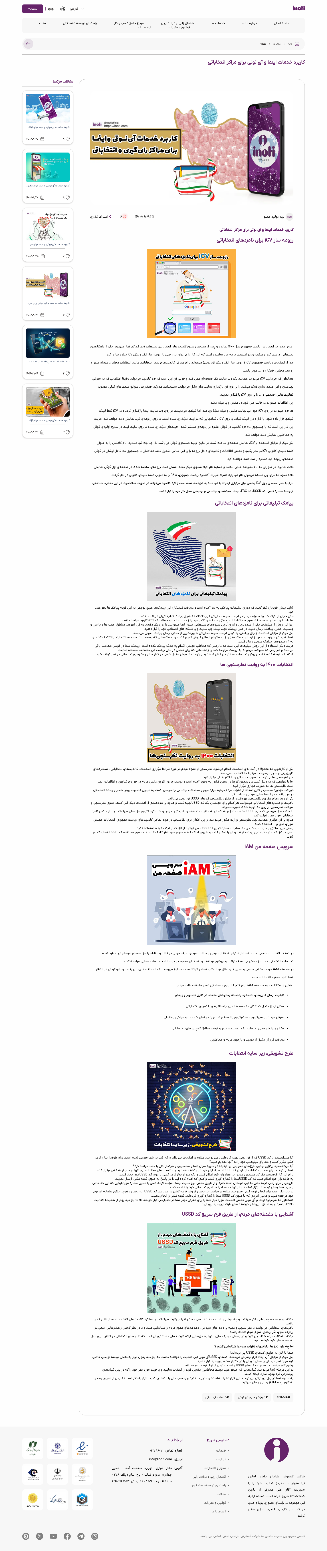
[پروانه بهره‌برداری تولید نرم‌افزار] (32, 1499)
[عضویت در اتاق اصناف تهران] (32, 1474)
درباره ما (251, 23)
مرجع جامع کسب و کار (129, 23)
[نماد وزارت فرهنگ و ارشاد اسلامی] (82, 1474)
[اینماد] (82, 1448)
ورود (51, 9)
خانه (290, 44)
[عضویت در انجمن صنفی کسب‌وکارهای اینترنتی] (57, 1448)
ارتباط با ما (144, 27)
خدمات (220, 23)
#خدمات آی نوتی (217, 1397)
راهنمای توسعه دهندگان (80, 23)
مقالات (41, 23)
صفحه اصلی (282, 23)
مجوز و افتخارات (215, 1468)
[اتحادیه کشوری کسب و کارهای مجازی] (82, 1499)
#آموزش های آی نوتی (253, 1397)
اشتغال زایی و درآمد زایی (177, 23)
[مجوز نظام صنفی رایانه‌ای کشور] (32, 1448)
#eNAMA (283, 1397)
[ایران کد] (57, 1499)
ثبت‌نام (33, 9)
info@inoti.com (160, 1459)
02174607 (156, 1451)
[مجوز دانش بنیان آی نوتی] (57, 1474)
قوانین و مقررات (179, 27)
